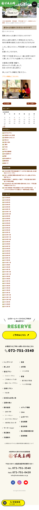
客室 (22, 376)
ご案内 (5, 144)
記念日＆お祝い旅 (10, 398)
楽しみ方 (7, 367)
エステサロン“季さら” (11, 419)
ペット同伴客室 (26, 384)
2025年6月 (7, 223)
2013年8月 (7, 278)
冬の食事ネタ (7, 154)
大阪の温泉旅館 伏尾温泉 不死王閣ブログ (14, 21)
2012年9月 (7, 302)
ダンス (5, 149)
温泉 (22, 362)
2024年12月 (7, 234)
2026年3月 (7, 207)
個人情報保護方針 (27, 431)
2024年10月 (7, 239)
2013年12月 (7, 271)
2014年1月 (7, 269)
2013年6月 (7, 283)
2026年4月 (7, 204)
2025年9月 (7, 216)
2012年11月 (7, 297)
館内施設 (7, 407)
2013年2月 (7, 290)
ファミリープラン (10, 376)
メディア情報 (25, 407)
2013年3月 (7, 288)
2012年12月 (7, 295)
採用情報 (24, 436)
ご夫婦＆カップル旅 (11, 379)
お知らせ (6, 140)
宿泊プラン (7, 372)
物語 (5, 156)
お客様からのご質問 (9, 135)
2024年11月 (7, 237)
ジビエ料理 (25, 371)
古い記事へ (7, 103)
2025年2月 (7, 230)
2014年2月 (7, 267)
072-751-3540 (21, 350)
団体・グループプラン (11, 383)
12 (14, 119)
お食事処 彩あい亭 (10, 422)
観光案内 (6, 160)
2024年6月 (7, 248)
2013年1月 (7, 292)
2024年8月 (7, 244)
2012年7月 (7, 306)
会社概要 (24, 422)
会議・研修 (8, 411)
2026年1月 (7, 209)
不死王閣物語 (7, 151)
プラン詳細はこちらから (10, 76)
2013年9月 (7, 276)
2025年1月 (7, 232)
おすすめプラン (8, 133)
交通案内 (7, 437)
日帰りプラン (8, 388)
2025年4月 (7, 228)
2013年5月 (7, 285)
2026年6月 (7, 200)
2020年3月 (7, 255)
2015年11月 (7, 262)
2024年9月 (7, 241)
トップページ (8, 362)
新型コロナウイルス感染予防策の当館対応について (20, 443)
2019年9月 (7, 260)
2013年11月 (7, 274)
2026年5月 (7, 202)
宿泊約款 (24, 426)
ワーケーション (9, 428)
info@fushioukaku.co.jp (19, 475)
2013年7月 (7, 281)
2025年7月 (7, 221)
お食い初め (7, 142)
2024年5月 (7, 251)
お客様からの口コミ (9, 137)
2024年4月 (7, 253)
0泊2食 (7, 393)
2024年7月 (7, 246)
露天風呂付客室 (27, 380)
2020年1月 (7, 258)
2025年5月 (7, 225)
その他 (6, 147)
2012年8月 (7, 304)
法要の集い (8, 403)
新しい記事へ (31, 103)
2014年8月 (7, 265)
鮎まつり (6, 163)
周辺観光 (7, 433)
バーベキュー (9, 415)
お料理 (23, 367)
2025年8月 (7, 218)
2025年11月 (7, 211)
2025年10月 (7, 214)
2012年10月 (7, 299)
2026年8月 (7, 197)
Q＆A (23, 412)
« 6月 (3, 127)
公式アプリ (25, 417)
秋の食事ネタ (7, 158)
